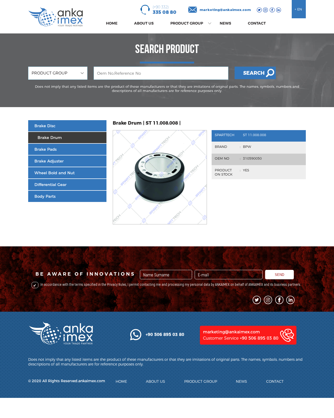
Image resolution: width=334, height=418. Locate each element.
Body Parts (45, 196)
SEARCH (254, 73)
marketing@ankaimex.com (225, 10)
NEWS (225, 23)
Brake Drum (50, 137)
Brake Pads (45, 149)
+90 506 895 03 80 (259, 338)
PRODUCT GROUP (186, 23)
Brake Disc (44, 125)
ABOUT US (144, 23)
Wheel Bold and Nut (54, 172)
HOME (111, 23)
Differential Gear (50, 184)
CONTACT (257, 23)
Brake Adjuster (49, 161)
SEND (279, 275)
